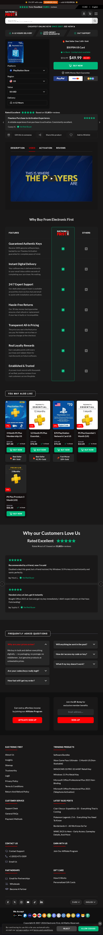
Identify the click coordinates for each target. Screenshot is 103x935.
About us (9, 754)
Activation (45, 147)
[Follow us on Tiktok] (34, 902)
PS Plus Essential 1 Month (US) (86, 434)
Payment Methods (13, 819)
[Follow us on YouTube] (28, 902)
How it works (60, 878)
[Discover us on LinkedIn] (41, 902)
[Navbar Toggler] (96, 13)
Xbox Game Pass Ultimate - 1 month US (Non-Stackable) (75, 762)
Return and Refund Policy (17, 791)
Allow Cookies (88, 928)
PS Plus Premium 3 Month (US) (15, 498)
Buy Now (78, 65)
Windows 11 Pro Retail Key (66, 774)
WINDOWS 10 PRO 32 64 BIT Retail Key (72, 769)
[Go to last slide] (3, 122)
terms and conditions (43, 930)
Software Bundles (62, 755)
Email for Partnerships (19, 878)
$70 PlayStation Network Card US (62, 434)
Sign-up (75, 720)
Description (18, 147)
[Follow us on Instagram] (21, 902)
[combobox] (84, 7)
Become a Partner (18, 889)
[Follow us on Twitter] (14, 902)
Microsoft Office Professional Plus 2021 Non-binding (74, 781)
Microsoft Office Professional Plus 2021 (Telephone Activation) (72, 790)
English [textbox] (95, 7)
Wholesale (15, 884)
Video (32, 147)
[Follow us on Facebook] (8, 902)
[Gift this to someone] (8, 135)
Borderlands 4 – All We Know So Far (70, 826)
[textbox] (84, 7)
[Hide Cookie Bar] (100, 924)
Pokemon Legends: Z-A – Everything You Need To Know (75, 819)
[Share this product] (40, 135)
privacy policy (22, 930)
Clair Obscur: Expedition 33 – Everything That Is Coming (76, 810)
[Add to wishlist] (71, 135)
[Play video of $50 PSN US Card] (51, 179)
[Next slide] (99, 122)
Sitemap (9, 765)
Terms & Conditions (14, 786)
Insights (9, 760)
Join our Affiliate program (66, 851)
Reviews (60, 147)
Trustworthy (11, 770)
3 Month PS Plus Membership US (14, 434)
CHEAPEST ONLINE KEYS (50, 26)
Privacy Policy (11, 781)
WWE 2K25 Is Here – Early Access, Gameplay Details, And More (74, 833)
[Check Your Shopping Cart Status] (90, 13)
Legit (7, 775)
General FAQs (11, 813)
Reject (66, 928)
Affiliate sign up (27, 720)
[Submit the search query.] (95, 21)
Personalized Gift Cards (64, 882)
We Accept (18, 911)
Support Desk (11, 808)
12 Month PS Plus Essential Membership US (38, 435)
